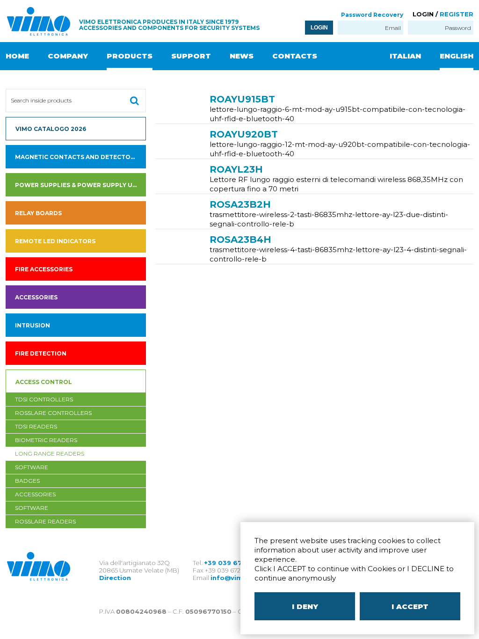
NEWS (242, 55)
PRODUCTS (129, 55)
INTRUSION (32, 325)
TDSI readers (36, 426)
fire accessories (44, 269)
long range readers (49, 453)
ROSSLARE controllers (53, 412)
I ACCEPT (410, 606)
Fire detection (40, 353)
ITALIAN (405, 55)
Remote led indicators (55, 241)
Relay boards (38, 213)
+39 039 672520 (231, 562)
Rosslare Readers (45, 521)
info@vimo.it (232, 577)
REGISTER (456, 14)
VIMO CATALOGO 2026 (50, 128)
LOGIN (319, 27)
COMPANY (68, 55)
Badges (27, 480)
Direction (115, 577)
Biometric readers (46, 439)
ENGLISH (456, 55)
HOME (17, 55)
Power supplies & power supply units (80, 185)
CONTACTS (294, 55)
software (31, 467)
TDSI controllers (44, 399)
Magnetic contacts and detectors (76, 156)
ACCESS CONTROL (43, 381)
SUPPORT (191, 55)
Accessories (36, 297)
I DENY (305, 606)
